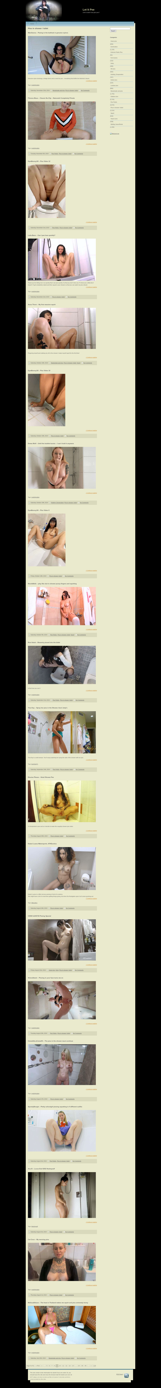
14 (73, 1366)
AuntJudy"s (34, 764)
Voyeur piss (114, 119)
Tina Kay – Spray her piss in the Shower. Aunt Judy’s (47, 708)
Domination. (114, 47)
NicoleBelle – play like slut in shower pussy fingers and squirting (52, 584)
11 (63, 1366)
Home (32, 23)
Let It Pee (88, 9)
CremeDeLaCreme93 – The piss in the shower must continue (50, 1041)
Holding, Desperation (57, 502)
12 (66, 1366)
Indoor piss (114, 80)
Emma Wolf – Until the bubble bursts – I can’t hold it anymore (51, 443)
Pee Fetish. (55, 153)
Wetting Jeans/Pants (117, 124)
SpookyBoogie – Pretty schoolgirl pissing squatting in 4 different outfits (55, 1107)
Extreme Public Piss (116, 52)
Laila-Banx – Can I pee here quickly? (41, 235)
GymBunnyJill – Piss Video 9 (38, 510)
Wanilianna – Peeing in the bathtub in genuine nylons (48, 33)
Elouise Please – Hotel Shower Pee (41, 777)
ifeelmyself (34, 1226)
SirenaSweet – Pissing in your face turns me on (45, 978)
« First (38, 1366)
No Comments (85, 90)
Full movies (114, 58)
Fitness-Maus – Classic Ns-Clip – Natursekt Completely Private (51, 98)
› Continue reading (91, 81)
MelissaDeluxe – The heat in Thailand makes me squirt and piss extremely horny (58, 1303)
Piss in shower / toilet (71, 90)
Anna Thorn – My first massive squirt (42, 304)
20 (79, 1366)
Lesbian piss (114, 85)
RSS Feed (119, 1374)
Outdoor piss (114, 96)
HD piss (113, 69)
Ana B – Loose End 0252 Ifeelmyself (41, 1169)
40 (85, 1366)
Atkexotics (34, 903)
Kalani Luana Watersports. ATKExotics (42, 844)
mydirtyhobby (35, 85)
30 (82, 1366)
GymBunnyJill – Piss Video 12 (39, 161)
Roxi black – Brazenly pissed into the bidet (44, 642)
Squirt (78, 363)
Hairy (57, 970)
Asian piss (52, 970)
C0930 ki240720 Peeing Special (39, 916)
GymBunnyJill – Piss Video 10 (39, 370)
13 (69, 1366)
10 (60, 1366)
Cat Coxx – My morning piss (38, 1239)
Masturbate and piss (59, 90)
